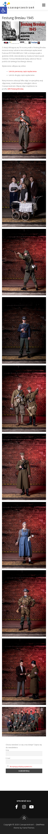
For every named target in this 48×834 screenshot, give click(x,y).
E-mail (8, 758)
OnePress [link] (40, 824)
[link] (3, 10)
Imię (7, 750)
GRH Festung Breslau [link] (15, 89)
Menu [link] (43, 5)
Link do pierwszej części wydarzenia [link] (23, 71)
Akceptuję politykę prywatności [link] (21, 766)
